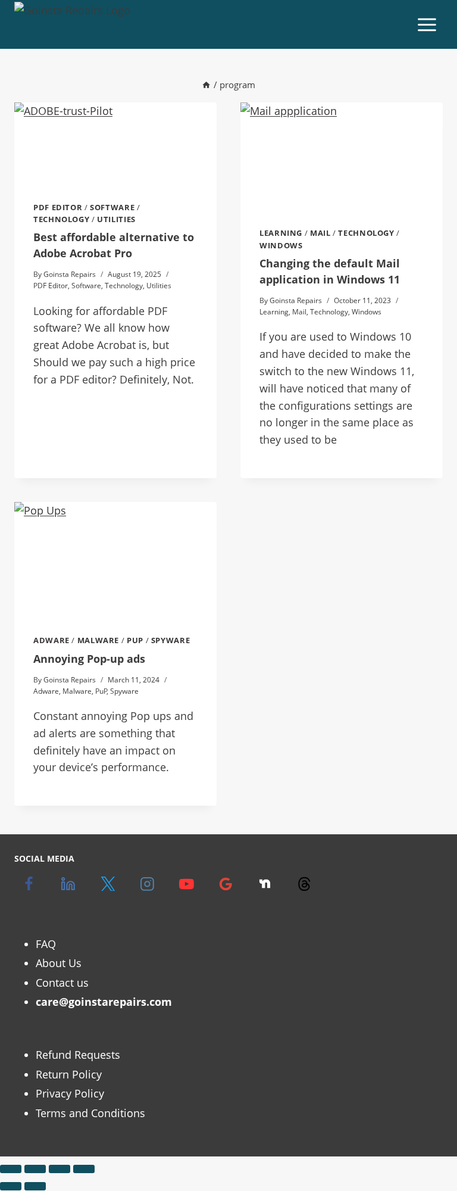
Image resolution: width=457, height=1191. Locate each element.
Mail (320, 233)
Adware (51, 640)
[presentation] (115, 142)
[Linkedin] (68, 884)
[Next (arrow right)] (35, 1186)
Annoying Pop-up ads (89, 658)
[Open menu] (427, 24)
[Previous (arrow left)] (10, 1186)
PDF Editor (57, 207)
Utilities (116, 219)
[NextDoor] (265, 884)
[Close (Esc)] (84, 1169)
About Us (59, 963)
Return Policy (69, 1074)
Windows (280, 246)
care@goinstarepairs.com (104, 1001)
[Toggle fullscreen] (35, 1169)
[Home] (206, 85)
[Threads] (304, 884)
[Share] (59, 1169)
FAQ (46, 944)
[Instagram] (147, 884)
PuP (135, 640)
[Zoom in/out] (10, 1169)
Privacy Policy (70, 1093)
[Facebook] (29, 884)
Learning (280, 233)
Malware (98, 640)
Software (112, 207)
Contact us (62, 982)
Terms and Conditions (90, 1113)
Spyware (170, 640)
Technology (61, 219)
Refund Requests (78, 1054)
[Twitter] (108, 884)
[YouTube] (186, 884)
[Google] (225, 884)
